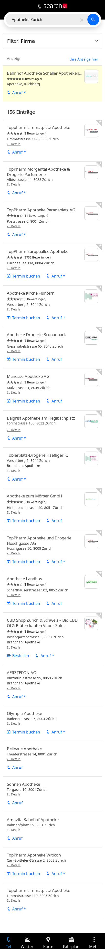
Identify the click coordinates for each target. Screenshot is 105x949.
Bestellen (20, 655)
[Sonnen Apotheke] (52, 794)
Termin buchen (26, 276)
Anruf (57, 359)
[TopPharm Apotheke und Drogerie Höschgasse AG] (52, 550)
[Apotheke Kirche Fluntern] (52, 306)
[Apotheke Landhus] (52, 592)
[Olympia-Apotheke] (52, 723)
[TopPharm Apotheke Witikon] (52, 865)
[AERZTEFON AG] (52, 685)
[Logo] (55, 5)
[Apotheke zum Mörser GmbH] (52, 509)
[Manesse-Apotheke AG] (52, 389)
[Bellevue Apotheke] (52, 758)
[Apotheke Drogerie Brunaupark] (52, 348)
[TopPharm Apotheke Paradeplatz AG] (52, 223)
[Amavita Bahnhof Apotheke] (52, 829)
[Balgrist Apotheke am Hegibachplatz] (52, 429)
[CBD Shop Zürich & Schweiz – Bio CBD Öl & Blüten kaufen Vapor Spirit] (52, 639)
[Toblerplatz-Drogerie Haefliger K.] (52, 468)
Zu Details (14, 144)
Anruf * (19, 92)
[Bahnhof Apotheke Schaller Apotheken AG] (52, 84)
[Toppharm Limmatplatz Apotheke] (52, 140)
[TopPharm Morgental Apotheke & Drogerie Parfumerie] (52, 182)
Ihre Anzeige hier (84, 59)
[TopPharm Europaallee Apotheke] (52, 264)
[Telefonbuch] (39, 6)
